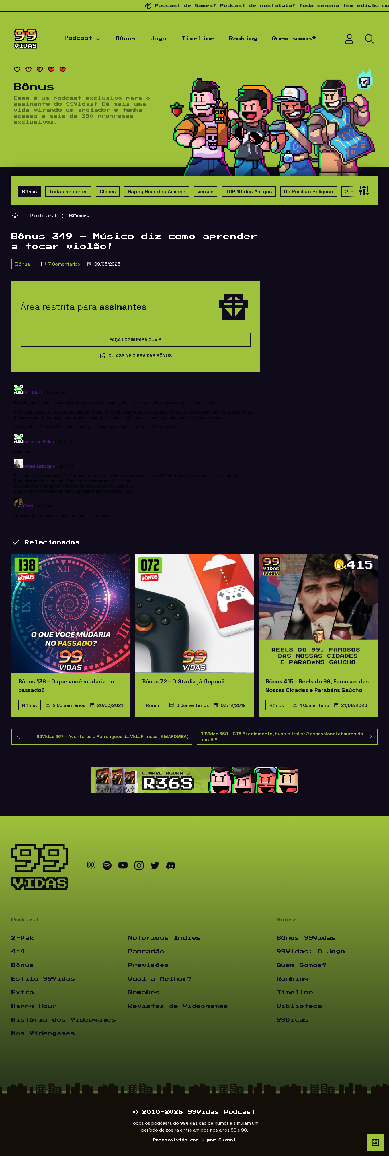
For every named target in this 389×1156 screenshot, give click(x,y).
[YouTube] (123, 867)
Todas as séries (68, 191)
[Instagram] (139, 867)
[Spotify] (107, 867)
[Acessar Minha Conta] (349, 39)
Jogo (159, 39)
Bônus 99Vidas (306, 938)
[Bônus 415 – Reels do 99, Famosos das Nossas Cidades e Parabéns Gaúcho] (318, 613)
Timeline (197, 39)
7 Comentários (64, 264)
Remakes (144, 992)
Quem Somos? (302, 965)
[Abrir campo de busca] (369, 39)
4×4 (18, 951)
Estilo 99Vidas (43, 979)
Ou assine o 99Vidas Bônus (140, 356)
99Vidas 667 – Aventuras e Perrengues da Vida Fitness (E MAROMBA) (112, 736)
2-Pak (352, 191)
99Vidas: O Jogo (311, 951)
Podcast (79, 38)
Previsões (148, 965)
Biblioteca (299, 1006)
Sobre (287, 920)
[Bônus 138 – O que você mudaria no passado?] (70, 613)
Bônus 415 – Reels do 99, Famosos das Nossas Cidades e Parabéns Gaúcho (317, 686)
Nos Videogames (43, 1033)
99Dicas (293, 1020)
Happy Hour (34, 1006)
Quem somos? (294, 39)
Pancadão (146, 951)
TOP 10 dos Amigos (249, 191)
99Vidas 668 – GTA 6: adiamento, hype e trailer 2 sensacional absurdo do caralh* (281, 737)
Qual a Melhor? (160, 979)
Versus (205, 191)
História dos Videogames (63, 1020)
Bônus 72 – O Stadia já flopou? (183, 681)
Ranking (243, 39)
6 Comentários (192, 705)
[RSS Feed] (91, 867)
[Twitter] (154, 867)
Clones (108, 191)
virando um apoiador (72, 110)
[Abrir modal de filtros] (363, 190)
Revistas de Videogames (178, 1006)
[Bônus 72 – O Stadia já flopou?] (194, 613)
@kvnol (227, 1140)
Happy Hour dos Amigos (156, 191)
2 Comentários (69, 705)
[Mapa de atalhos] (375, 1142)
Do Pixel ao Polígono (308, 191)
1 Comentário (314, 705)
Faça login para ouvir (135, 340)
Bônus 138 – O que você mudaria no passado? (66, 686)
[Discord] (170, 867)
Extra (22, 992)
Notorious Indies (164, 938)
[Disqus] (135, 454)
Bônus (126, 39)
